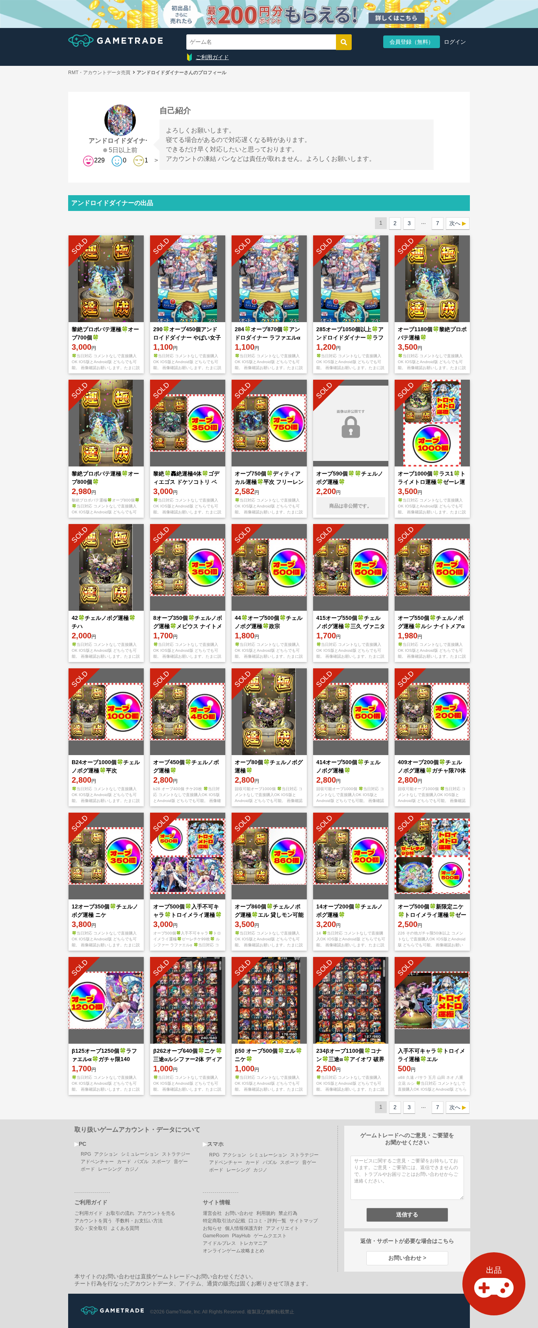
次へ (454, 223)
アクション (106, 1154)
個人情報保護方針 (244, 1228)
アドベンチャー (97, 1161)
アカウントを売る (156, 1213)
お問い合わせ (239, 1213)
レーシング (110, 1169)
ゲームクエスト (270, 1235)
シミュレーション (140, 1154)
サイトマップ (303, 1221)
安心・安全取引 (91, 1228)
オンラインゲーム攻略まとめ (233, 1250)
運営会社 (212, 1213)
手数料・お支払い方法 (139, 1221)
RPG (86, 1154)
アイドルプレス (219, 1243)
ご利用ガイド (212, 57)
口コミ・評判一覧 (267, 1221)
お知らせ (212, 1228)
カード (124, 1161)
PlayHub (241, 1235)
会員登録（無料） (412, 42)
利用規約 (265, 1213)
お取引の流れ (120, 1213)
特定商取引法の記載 (224, 1221)
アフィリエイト (282, 1228)
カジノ (132, 1169)
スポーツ (161, 1161)
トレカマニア (253, 1243)
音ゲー (181, 1161)
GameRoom (216, 1235)
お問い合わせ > (407, 1258)
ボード (88, 1169)
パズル (141, 1161)
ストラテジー (176, 1154)
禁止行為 (287, 1213)
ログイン (455, 42)
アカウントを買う (93, 1221)
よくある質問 (125, 1228)
